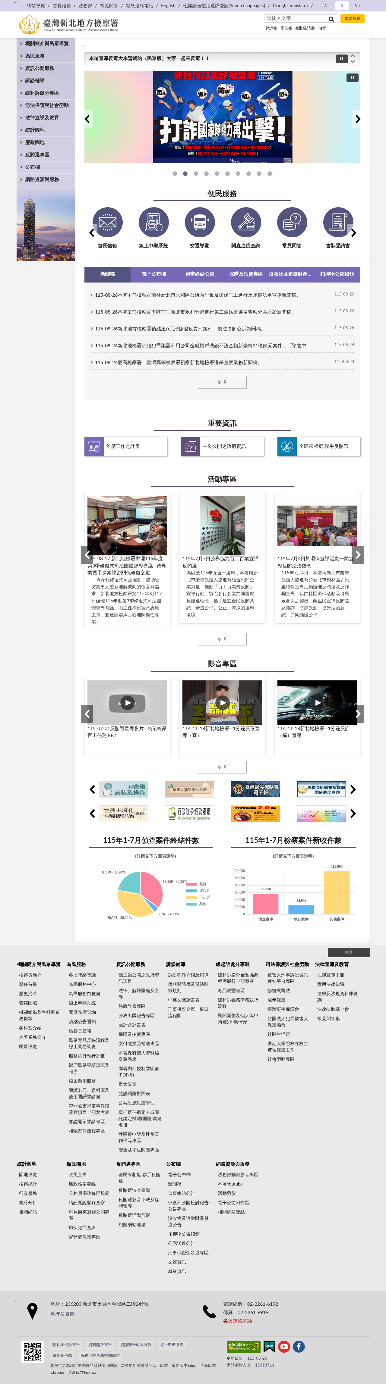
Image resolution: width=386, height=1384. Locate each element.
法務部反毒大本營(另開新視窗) (206, 173)
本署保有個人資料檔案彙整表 (139, 1056)
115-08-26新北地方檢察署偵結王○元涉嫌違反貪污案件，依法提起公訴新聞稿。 (180, 328)
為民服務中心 (82, 984)
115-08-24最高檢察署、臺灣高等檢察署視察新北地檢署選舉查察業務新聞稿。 (178, 362)
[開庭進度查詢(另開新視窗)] (321, 789)
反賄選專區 (37, 154)
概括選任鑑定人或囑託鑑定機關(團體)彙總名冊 (140, 1118)
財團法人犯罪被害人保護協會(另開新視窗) (227, 173)
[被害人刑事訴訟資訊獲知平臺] (189, 789)
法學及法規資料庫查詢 (337, 997)
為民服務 (35, 56)
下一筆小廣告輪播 (353, 789)
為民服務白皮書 (84, 994)
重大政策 (128, 1084)
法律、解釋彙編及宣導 (139, 994)
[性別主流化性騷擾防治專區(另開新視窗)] (123, 813)
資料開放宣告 (100, 1345)
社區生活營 (278, 1034)
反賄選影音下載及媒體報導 (139, 1203)
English (168, 6)
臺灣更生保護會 (283, 1009)
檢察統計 (28, 1184)
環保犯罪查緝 (82, 1228)
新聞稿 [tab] (107, 274)
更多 (222, 382)
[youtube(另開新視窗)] (284, 1348)
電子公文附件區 (233, 1203)
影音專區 (222, 664)
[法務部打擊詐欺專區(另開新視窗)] (222, 117)
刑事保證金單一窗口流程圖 (188, 1012)
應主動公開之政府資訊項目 (139, 978)
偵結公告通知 (82, 1022)
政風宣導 (78, 1175)
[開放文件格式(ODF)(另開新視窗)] (321, 813)
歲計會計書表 (132, 1025)
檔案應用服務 (82, 1081)
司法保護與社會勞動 (47, 105)
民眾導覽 (28, 1047)
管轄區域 (28, 1003)
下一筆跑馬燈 (353, 62)
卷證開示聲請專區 (87, 1122)
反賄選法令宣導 (134, 1190)
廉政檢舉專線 (82, 1184)
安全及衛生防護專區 (139, 1150)
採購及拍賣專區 (134, 1034)
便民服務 (222, 194)
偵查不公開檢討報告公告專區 (188, 1206)
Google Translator (290, 6)
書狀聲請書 (305, 28)
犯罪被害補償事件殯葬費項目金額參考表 (89, 1109)
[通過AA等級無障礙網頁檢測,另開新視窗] (244, 1348)
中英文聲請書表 (184, 1000)
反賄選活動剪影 (134, 1215)
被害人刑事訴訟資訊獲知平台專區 (287, 978)
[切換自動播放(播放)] (342, 59)
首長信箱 (62, 6)
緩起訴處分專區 (42, 93)
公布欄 (32, 167)
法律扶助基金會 (333, 1009)
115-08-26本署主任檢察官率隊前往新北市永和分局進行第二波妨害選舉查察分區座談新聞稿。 (195, 312)
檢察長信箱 (80, 1031)
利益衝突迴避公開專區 (89, 1215)
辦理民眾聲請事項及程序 (89, 1068)
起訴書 (271, 28)
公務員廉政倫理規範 (89, 1193)
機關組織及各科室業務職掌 (39, 1015)
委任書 (286, 28)
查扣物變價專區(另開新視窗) (259, 173)
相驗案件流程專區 (87, 1131)
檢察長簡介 (30, 975)
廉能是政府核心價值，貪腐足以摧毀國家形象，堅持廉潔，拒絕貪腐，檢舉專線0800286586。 (189, 58)
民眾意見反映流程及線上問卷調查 (89, 1043)
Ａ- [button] (326, 6)
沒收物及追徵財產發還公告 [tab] (292, 274)
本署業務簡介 (32, 1037)
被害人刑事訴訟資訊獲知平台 (238, 173)
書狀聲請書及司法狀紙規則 (188, 987)
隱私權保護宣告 (66, 1345)
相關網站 (28, 1212)
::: (83, 46)
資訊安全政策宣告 (136, 1345)
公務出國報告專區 (137, 1016)
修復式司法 (278, 991)
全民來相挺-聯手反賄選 (269, 173)
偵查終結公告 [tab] (199, 274)
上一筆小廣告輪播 (92, 789)
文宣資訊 (177, 1262)
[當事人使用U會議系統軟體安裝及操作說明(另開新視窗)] (123, 789)
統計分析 (28, 1203)
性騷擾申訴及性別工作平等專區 (217, 173)
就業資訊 (177, 1271)
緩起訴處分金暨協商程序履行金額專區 (238, 978)
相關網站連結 (132, 1225)
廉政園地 (35, 142)
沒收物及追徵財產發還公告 (188, 1221)
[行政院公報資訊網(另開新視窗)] (189, 813)
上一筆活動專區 (87, 555)
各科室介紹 (30, 1028)
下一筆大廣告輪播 (358, 119)
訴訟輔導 (35, 80)
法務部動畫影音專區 (238, 1175)
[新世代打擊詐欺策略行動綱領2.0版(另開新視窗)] (255, 813)
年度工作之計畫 (123, 446)
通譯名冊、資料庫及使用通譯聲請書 (89, 1093)
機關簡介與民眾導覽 (47, 43)
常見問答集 (328, 1019)
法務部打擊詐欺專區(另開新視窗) (196, 173)
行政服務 (28, 1193)
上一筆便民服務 (91, 233)
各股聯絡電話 (82, 975)
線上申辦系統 (82, 1003)
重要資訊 (222, 423)
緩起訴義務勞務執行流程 (238, 1003)
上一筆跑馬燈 (353, 55)
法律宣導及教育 (42, 117)
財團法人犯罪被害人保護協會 (287, 1022)
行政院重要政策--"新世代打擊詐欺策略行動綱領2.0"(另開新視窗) (185, 173)
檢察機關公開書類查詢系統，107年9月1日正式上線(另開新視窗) (248, 173)
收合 (349, 952)
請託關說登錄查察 (87, 1203)
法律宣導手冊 (330, 975)
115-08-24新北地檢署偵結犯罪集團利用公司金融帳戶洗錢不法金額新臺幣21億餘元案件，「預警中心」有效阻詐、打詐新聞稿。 (204, 345)
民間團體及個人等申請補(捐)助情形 (238, 1019)
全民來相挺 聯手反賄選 (324, 446)
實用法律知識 (330, 984)
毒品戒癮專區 (231, 991)
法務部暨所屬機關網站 (100, 1356)
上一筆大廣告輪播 (87, 119)
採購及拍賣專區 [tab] (246, 274)
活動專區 (222, 479)
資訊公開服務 (39, 68)
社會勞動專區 (281, 1059)
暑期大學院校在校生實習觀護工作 (287, 1047)
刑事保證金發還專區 (188, 1253)
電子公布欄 (179, 1175)
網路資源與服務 (42, 179)
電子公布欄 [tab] (154, 274)
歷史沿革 (28, 994)
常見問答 (109, 6)
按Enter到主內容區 (22, 4)
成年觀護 (276, 1000)
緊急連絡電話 (139, 6)
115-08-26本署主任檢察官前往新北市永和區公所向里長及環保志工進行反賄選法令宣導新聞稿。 (198, 295)
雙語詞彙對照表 (134, 1094)
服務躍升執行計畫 (87, 1056)
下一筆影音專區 (358, 714)
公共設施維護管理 (137, 1103)
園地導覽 (28, 1175)
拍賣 (322, 28)
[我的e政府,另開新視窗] (269, 1348)
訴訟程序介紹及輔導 (188, 975)
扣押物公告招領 (184, 1234)
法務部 (85, 6)
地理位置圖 (63, 1314)
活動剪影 (227, 1193)
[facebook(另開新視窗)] (299, 1348)
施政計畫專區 (132, 1006)
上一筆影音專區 (87, 714)
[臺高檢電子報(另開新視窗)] (255, 789)
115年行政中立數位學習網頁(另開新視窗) (174, 173)
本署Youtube (230, 1184)
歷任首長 (28, 984)
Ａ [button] (342, 6)
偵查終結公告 (181, 1193)
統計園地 (35, 130)
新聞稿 (175, 1184)
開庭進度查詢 (82, 1012)
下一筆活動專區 (358, 555)
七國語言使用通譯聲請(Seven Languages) (224, 6)
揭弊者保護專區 (84, 1237)
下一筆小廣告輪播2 (353, 813)
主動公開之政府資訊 (224, 446)
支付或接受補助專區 (139, 1044)
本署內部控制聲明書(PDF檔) (139, 1072)
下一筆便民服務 (353, 233)
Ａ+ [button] (357, 6)
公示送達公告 (181, 1243)
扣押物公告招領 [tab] (337, 274)
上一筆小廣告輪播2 (92, 813)
